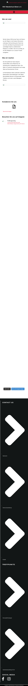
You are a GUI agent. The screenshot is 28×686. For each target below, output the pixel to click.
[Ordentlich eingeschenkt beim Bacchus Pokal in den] (14, 218)
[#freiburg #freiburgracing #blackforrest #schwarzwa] (14, 144)
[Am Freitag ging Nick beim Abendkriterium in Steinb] (14, 265)
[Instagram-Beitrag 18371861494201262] (14, 141)
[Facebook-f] (3, 679)
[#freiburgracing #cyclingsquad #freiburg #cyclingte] (14, 158)
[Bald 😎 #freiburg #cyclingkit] (14, 162)
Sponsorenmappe (7, 111)
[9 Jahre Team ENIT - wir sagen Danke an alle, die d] (14, 169)
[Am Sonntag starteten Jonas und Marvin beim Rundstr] (14, 364)
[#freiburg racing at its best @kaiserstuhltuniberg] (14, 129)
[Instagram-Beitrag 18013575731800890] (14, 148)
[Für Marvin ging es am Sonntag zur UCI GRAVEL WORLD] (14, 291)
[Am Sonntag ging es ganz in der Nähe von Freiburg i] (14, 240)
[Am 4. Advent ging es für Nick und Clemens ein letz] (14, 183)
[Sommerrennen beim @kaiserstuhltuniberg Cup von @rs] (14, 134)
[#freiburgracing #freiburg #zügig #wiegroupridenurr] (14, 154)
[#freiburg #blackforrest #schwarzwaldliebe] (14, 150)
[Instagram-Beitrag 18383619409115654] (14, 164)
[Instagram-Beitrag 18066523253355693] (14, 138)
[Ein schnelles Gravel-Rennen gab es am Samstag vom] (14, 200)
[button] (13, 12)
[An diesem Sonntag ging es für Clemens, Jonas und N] (14, 323)
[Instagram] (9, 679)
